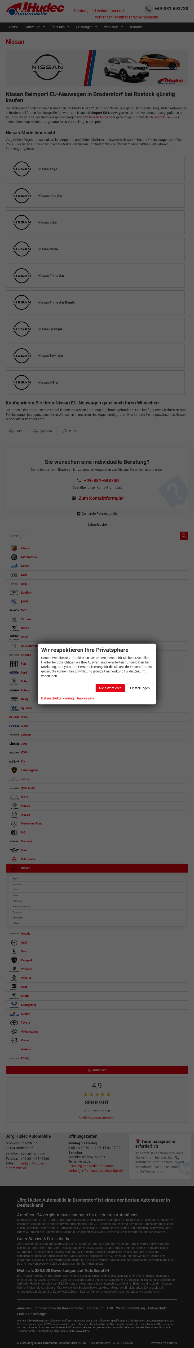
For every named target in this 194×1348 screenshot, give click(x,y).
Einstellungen (140, 688)
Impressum (85, 698)
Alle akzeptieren (110, 688)
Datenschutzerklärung (57, 698)
